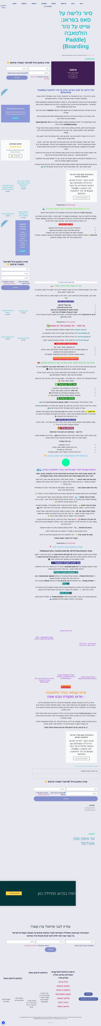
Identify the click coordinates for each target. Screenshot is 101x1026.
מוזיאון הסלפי (63, 1006)
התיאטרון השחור (63, 990)
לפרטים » (23, 188)
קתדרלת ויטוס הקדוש (23, 338)
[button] (3, 1)
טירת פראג (63, 982)
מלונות (54, 3)
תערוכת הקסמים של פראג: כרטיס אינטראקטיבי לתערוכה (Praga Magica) (66, 676)
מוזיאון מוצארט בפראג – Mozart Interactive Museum (87, 677)
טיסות (14, 3)
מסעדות (43, 3)
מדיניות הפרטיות (43, 795)
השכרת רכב (48, 6)
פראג (73, 3)
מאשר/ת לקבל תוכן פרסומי (17, 73)
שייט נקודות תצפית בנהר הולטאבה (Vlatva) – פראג (23, 213)
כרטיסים (63, 3)
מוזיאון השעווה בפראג (8, 213)
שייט (76, 766)
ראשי (81, 3)
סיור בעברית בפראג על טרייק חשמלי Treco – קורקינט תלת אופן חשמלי (44, 997)
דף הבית (93, 55)
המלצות (24, 3)
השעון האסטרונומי (63, 994)
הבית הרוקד (63, 1002)
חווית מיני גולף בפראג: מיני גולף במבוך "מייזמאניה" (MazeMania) (44, 680)
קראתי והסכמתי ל (37, 945)
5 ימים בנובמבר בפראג (7, 337)
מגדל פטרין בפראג (66, 631)
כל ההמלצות (90, 809)
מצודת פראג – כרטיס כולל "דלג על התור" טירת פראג (87, 644)
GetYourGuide (70, 205)
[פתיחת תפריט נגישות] (3, 1022)
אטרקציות (90, 766)
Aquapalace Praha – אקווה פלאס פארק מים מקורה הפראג (44, 638)
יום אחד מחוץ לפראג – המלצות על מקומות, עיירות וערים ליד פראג (8, 187)
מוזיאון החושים (63, 986)
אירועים (34, 3)
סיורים (79, 766)
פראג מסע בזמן (23, 311)
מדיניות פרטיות (50, 1022)
